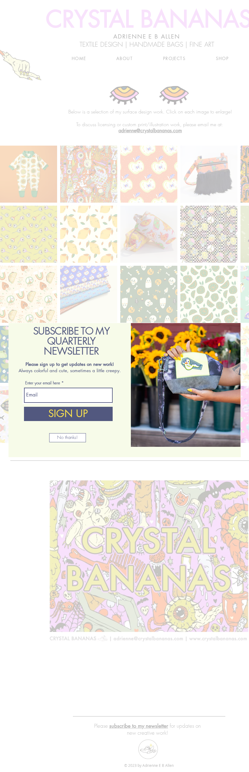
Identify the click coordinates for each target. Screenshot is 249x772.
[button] (67, 437)
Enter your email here (42, 383)
